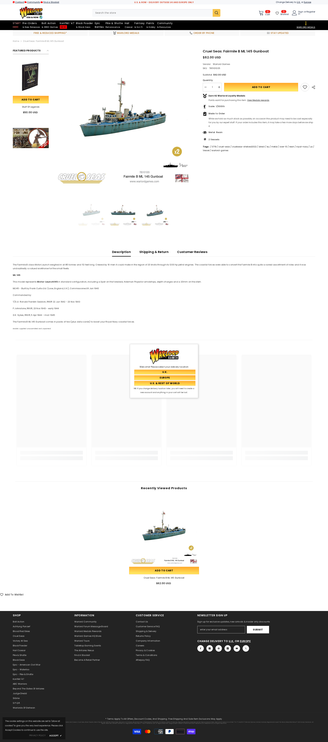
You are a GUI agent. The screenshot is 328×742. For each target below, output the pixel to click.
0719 (214, 146)
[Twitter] (246, 648)
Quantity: (208, 80)
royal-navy (302, 146)
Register (310, 12)
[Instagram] (209, 648)
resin (291, 146)
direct (262, 146)
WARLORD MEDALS (306, 27)
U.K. (299, 2)
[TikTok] (227, 648)
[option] (123, 118)
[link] (31, 138)
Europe (307, 2)
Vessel (206, 150)
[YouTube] (237, 648)
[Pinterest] (218, 648)
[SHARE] (312, 87)
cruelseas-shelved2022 (244, 146)
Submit (258, 629)
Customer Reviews (192, 252)
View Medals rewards (258, 100)
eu (268, 146)
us (311, 146)
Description (121, 252)
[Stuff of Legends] (31, 77)
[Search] (156, 13)
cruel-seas (224, 146)
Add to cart (31, 99)
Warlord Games (221, 64)
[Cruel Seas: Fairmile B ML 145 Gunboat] (164, 531)
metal (274, 146)
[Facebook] (200, 648)
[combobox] (152, 13)
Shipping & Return (154, 252)
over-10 (283, 146)
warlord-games (219, 150)
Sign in (300, 13)
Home (16, 41)
